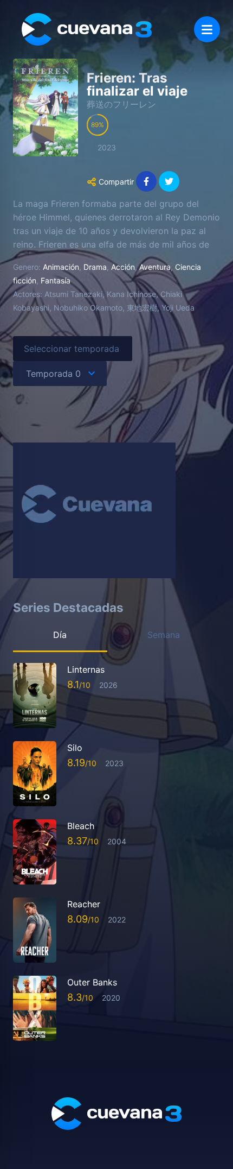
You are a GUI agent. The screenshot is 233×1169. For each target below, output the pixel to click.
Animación (61, 266)
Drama (95, 266)
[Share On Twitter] (169, 181)
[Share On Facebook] (146, 181)
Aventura (155, 266)
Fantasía (55, 280)
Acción (123, 266)
